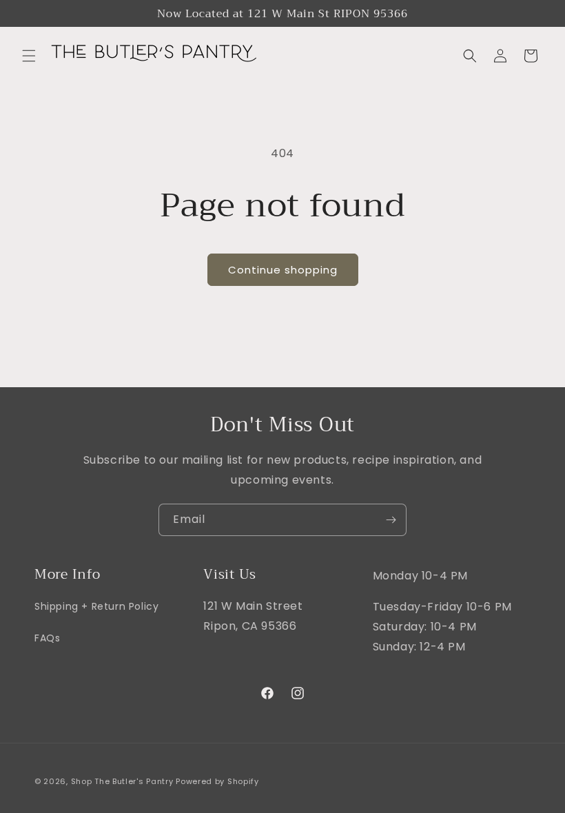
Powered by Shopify (217, 781)
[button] (29, 56)
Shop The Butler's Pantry (122, 781)
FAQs (47, 638)
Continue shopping (283, 270)
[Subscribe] (391, 520)
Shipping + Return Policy (96, 606)
